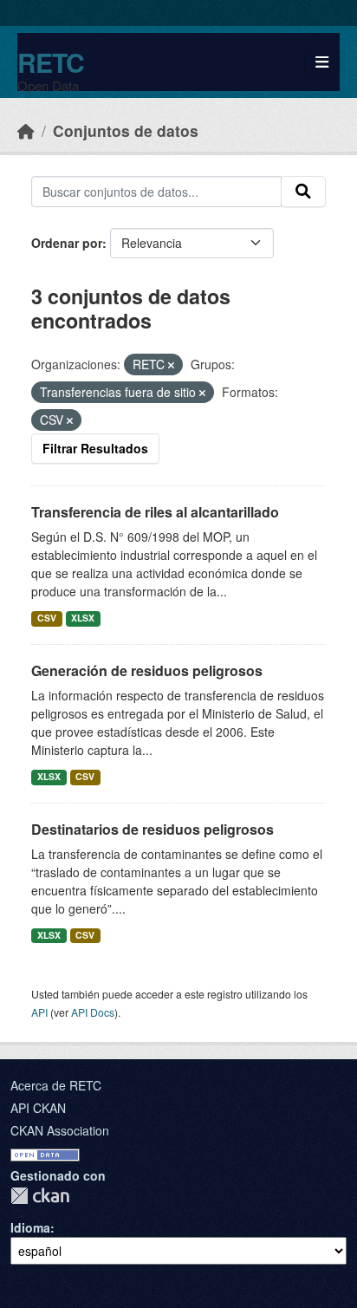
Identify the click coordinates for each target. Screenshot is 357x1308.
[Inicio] (26, 130)
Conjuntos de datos (125, 130)
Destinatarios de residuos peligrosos (152, 829)
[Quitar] (171, 365)
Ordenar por (66, 242)
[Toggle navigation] (322, 62)
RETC (50, 62)
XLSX (82, 617)
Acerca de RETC (55, 1085)
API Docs (92, 1012)
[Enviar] (303, 191)
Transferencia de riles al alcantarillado (155, 512)
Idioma (30, 1227)
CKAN (39, 1196)
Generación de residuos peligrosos (147, 670)
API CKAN (38, 1107)
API (39, 1012)
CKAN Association (59, 1130)
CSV (46, 617)
